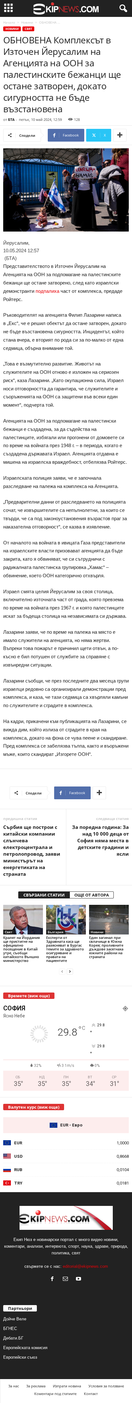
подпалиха (47, 291)
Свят (28, 29)
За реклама (35, 1386)
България (55, 932)
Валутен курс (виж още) (33, 1107)
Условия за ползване (106, 1386)
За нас (13, 1386)
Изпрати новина (67, 1386)
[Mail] (66, 1279)
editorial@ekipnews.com (85, 1266)
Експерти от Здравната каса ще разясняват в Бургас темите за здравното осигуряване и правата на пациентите (65, 949)
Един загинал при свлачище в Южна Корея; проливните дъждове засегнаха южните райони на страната (106, 947)
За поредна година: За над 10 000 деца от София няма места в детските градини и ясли (100, 840)
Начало (9, 22)
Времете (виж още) (29, 996)
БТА (11, 119)
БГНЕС (10, 1328)
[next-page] (70, 971)
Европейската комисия (25, 1347)
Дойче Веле (14, 1319)
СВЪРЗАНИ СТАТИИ (44, 895)
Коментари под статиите (55, 1393)
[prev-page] (62, 971)
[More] (120, 135)
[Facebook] (53, 1279)
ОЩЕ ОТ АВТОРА (91, 895)
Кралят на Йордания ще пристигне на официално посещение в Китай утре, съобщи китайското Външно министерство (21, 949)
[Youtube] (79, 1279)
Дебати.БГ (13, 1338)
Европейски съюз (20, 1357)
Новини (27, 22)
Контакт (91, 1393)
